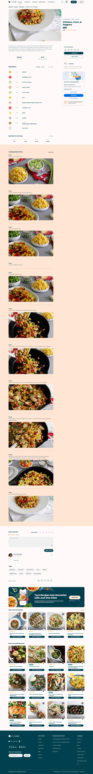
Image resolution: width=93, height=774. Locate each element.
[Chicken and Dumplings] (56, 625)
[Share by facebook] (72, 50)
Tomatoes (24, 107)
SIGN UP (74, 2)
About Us (79, 739)
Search (40, 754)
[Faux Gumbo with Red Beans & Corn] (17, 625)
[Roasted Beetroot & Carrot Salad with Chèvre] (75, 714)
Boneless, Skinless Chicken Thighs (30, 102)
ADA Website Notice (82, 761)
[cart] (66, 2)
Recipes (40, 739)
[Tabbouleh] (56, 659)
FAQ (78, 764)
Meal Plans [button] (27, 2)
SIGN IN (81, 2)
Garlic (23, 87)
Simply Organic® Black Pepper (29, 123)
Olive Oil (24, 72)
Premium (40, 758)
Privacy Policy (80, 754)
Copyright (82, 771)
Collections (41, 745)
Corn (23, 97)
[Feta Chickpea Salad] (36, 659)
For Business (51, 2)
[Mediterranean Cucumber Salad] (36, 714)
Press (78, 745)
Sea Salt (24, 118)
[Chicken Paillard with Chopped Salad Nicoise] (17, 686)
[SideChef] (14, 737)
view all (82, 609)
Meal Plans (40, 748)
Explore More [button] (42, 2)
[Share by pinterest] (69, 50)
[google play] (13, 747)
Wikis (39, 751)
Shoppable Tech (56, 748)
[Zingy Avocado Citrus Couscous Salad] (75, 686)
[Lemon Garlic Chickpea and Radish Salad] (56, 714)
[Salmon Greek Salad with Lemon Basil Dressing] (17, 714)
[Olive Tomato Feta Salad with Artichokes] (56, 686)
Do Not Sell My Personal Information (70, 771)
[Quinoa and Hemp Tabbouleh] (36, 686)
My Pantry (35, 2)
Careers (79, 742)
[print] (65, 50)
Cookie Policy (80, 758)
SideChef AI (55, 751)
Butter (23, 112)
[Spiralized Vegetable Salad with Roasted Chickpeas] (75, 659)
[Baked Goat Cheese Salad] (17, 659)
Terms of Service (81, 751)
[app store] (22, 747)
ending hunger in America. (74, 103)
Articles (40, 742)
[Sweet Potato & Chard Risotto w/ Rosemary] (75, 625)
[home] (13, 2)
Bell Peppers (25, 77)
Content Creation (56, 745)
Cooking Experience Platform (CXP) (61, 739)
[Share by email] (78, 50)
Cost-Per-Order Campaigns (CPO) (60, 742)
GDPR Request (56, 771)
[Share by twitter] (75, 50)
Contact (79, 748)
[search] (62, 2)
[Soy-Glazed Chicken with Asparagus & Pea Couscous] (37, 625)
